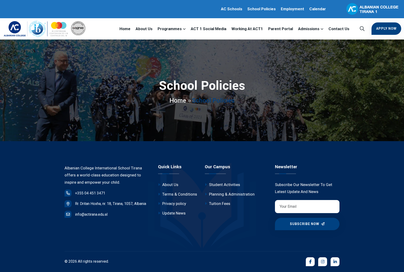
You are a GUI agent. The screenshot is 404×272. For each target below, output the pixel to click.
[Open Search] (362, 29)
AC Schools (231, 9)
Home (124, 28)
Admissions (308, 28)
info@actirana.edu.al (91, 214)
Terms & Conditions (179, 194)
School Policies (261, 9)
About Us (144, 28)
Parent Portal (280, 28)
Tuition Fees (219, 203)
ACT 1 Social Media (208, 28)
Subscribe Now (305, 224)
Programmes (170, 28)
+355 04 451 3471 (90, 193)
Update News (173, 213)
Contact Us (338, 28)
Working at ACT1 (247, 28)
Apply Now (386, 28)
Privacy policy (173, 203)
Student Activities (224, 184)
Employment (292, 9)
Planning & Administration (231, 194)
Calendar (317, 9)
